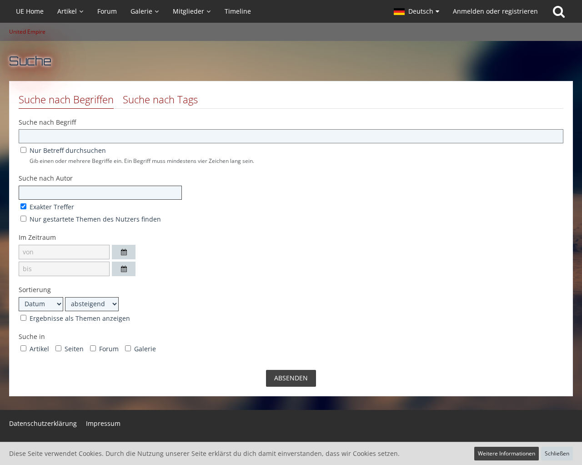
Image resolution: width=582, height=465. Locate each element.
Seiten (73, 348)
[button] (416, 11)
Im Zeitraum (37, 237)
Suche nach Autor (46, 178)
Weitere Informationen (506, 453)
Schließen (557, 453)
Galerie (144, 348)
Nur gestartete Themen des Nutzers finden (94, 219)
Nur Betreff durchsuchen (67, 150)
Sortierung (35, 289)
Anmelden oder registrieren (495, 11)
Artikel (38, 348)
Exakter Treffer (51, 206)
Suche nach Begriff (47, 122)
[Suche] (559, 11)
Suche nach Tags (160, 99)
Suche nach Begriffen (66, 99)
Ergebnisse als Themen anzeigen (79, 318)
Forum (108, 348)
